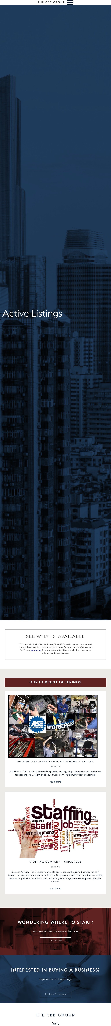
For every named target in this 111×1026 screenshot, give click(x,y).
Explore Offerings (55, 988)
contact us (36, 650)
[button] (70, 2)
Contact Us (55, 940)
